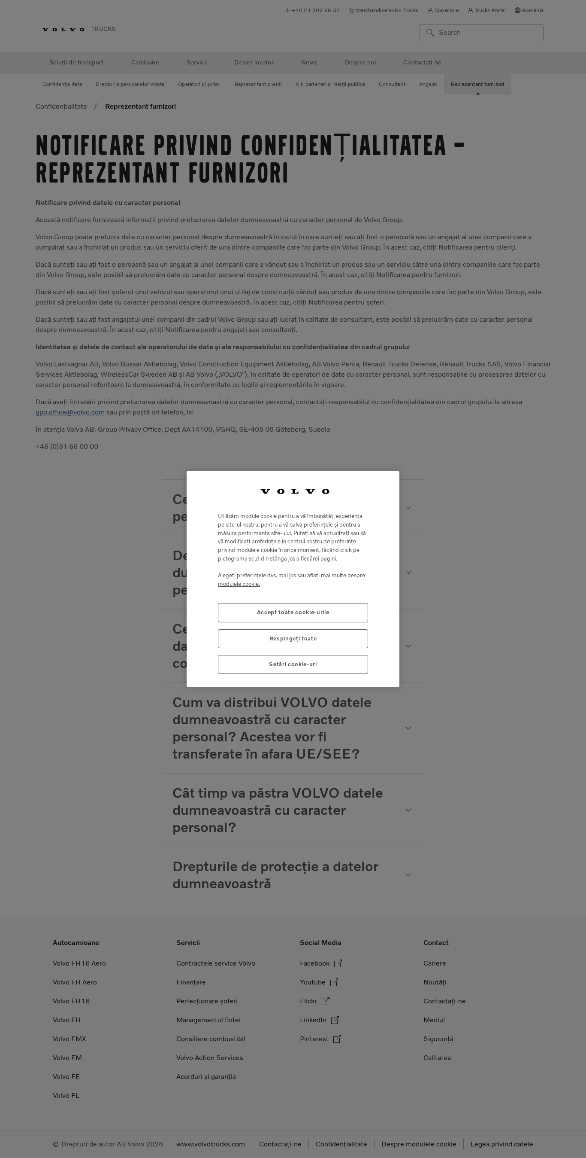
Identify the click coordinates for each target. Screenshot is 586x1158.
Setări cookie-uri (293, 664)
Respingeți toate (293, 638)
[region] (293, 579)
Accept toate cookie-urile (293, 612)
